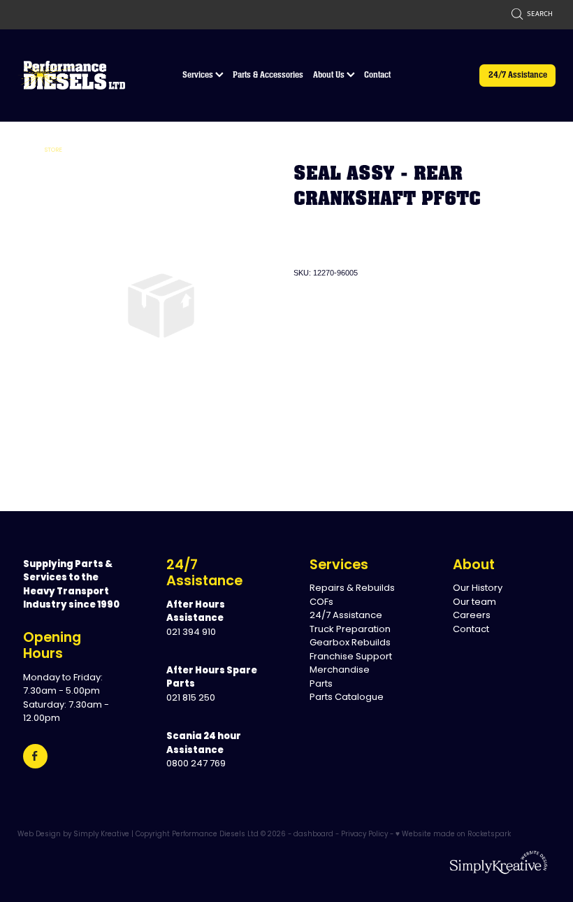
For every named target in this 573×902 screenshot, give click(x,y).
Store (53, 150)
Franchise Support (351, 657)
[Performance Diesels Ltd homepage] (71, 75)
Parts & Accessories (268, 75)
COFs (321, 602)
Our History (477, 588)
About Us (330, 75)
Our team (474, 602)
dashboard (313, 834)
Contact (377, 75)
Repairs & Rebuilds (352, 588)
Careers (472, 615)
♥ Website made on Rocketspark (453, 834)
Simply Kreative (101, 834)
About (474, 566)
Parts (321, 684)
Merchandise (340, 670)
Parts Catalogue (347, 697)
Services (198, 75)
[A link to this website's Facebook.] (35, 756)
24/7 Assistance (517, 75)
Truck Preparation (350, 629)
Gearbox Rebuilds (350, 643)
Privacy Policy (364, 834)
